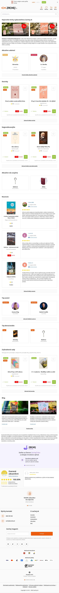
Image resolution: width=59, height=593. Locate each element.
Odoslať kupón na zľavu (29, 316)
